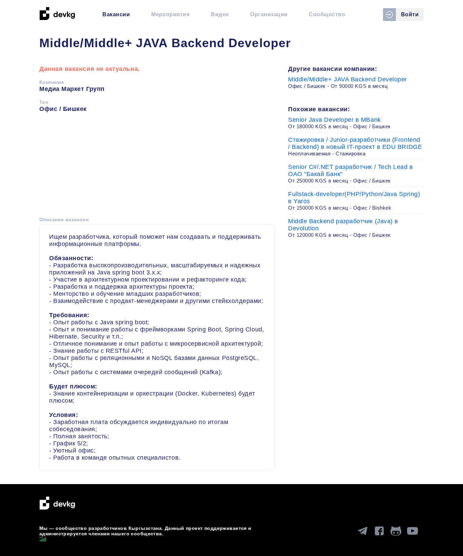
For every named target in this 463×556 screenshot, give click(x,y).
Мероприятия (170, 14)
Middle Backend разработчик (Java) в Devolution (343, 228)
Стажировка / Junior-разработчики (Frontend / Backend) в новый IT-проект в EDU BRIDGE (355, 146)
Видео (220, 14)
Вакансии (116, 14)
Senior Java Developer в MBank (339, 122)
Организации (268, 14)
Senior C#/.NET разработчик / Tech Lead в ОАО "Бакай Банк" (350, 174)
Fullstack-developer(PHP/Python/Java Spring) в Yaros (354, 201)
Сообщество (327, 14)
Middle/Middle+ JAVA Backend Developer (347, 82)
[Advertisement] (157, 166)
